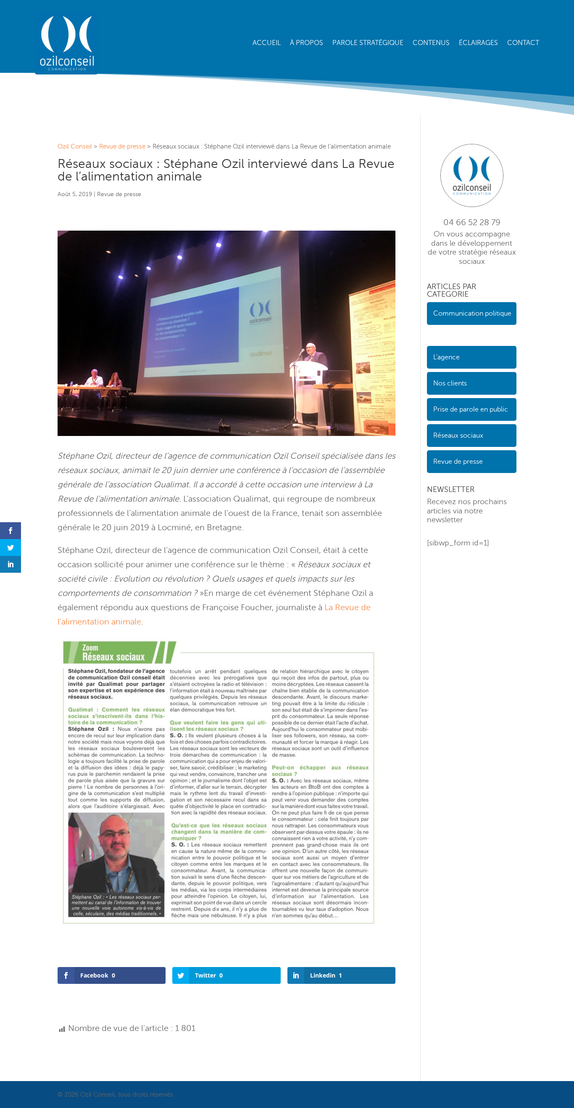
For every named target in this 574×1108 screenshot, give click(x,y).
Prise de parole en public (470, 409)
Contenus (431, 43)
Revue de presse (119, 194)
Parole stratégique (367, 43)
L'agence (446, 357)
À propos (306, 43)
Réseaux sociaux (458, 435)
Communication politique (472, 313)
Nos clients (450, 383)
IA (430, 335)
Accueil (267, 43)
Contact (523, 43)
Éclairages (478, 43)
